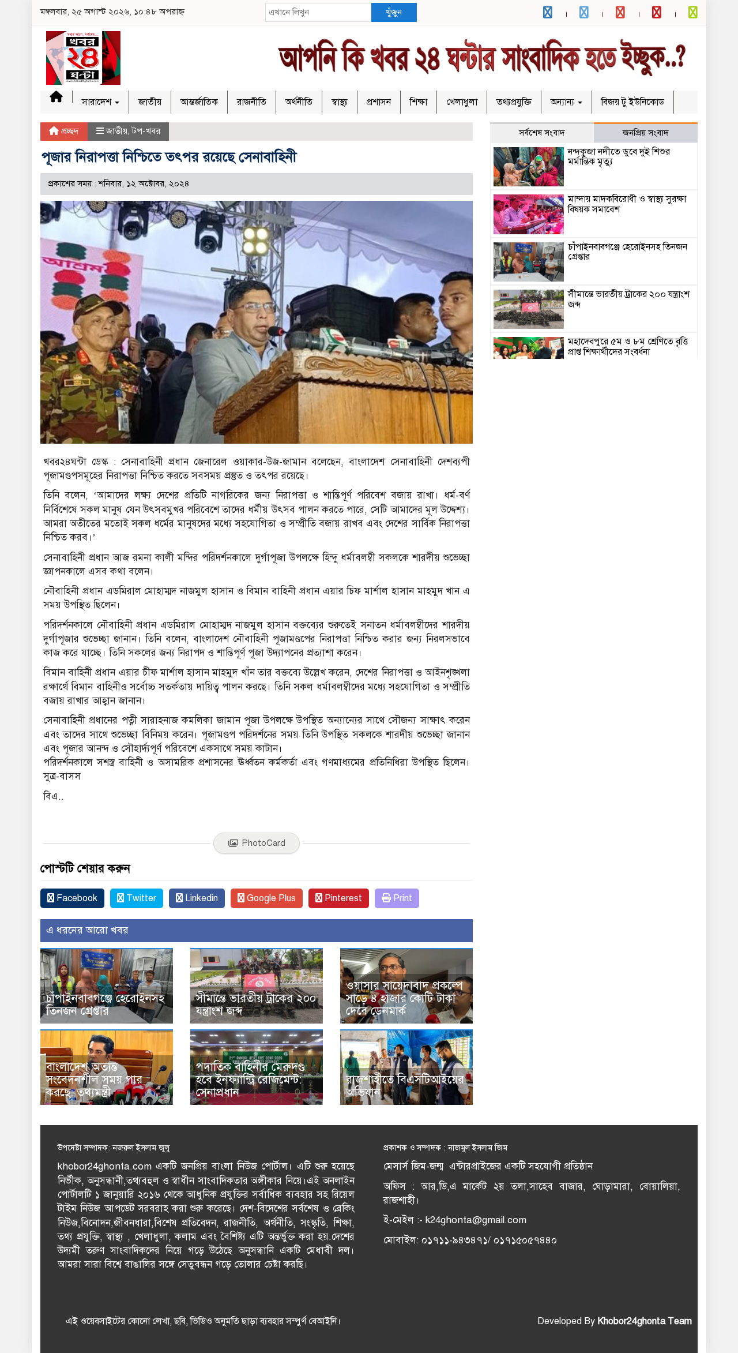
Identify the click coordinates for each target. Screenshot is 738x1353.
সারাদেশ (98, 102)
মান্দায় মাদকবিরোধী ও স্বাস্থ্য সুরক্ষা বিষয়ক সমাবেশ (627, 204)
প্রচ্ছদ (69, 131)
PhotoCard (263, 843)
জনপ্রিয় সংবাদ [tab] (646, 133)
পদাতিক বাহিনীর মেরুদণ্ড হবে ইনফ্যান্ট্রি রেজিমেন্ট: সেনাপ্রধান (250, 1080)
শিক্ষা (418, 102)
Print (401, 898)
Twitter (140, 898)
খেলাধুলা (461, 102)
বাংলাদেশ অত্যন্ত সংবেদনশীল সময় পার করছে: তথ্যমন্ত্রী (94, 1080)
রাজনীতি (251, 102)
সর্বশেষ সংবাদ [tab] (542, 133)
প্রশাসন (379, 102)
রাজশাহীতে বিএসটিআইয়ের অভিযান (405, 1086)
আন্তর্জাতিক (199, 102)
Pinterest (342, 898)
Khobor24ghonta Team (644, 1321)
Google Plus (270, 898)
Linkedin (200, 898)
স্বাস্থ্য (340, 102)
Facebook (75, 898)
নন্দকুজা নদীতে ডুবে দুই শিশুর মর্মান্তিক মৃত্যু (619, 157)
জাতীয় (149, 102)
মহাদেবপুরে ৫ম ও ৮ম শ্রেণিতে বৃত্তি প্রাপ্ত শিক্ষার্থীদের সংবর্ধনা (628, 347)
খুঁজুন (394, 12)
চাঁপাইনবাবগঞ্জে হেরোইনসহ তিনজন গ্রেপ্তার (105, 1004)
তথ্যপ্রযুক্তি (514, 102)
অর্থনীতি (298, 102)
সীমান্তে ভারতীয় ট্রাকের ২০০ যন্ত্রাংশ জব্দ (256, 1004)
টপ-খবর (146, 131)
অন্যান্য (564, 102)
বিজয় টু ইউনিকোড (632, 102)
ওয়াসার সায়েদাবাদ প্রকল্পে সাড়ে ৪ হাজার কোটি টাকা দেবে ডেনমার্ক (404, 998)
